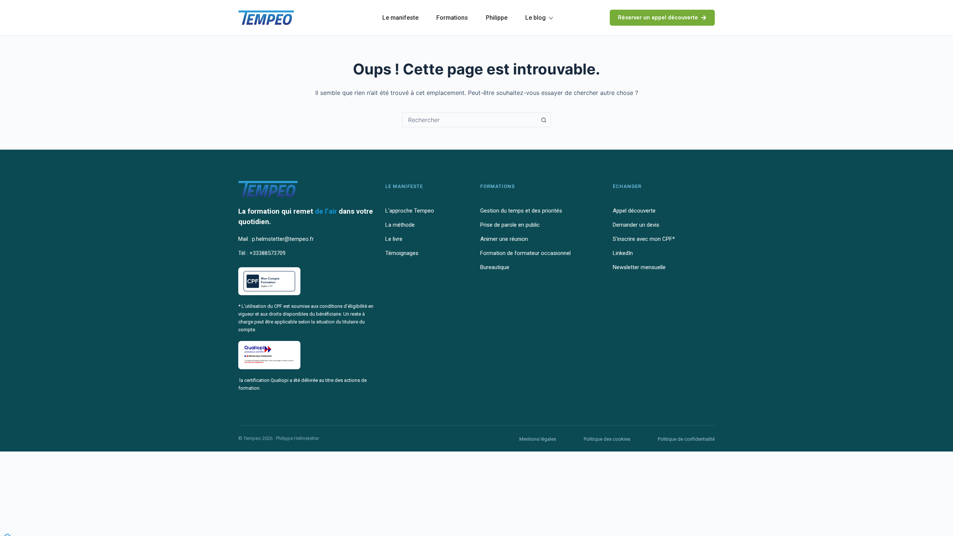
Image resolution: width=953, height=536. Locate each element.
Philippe (496, 17)
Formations (452, 17)
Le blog (535, 17)
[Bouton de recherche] (543, 120)
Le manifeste (400, 17)
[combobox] (469, 119)
